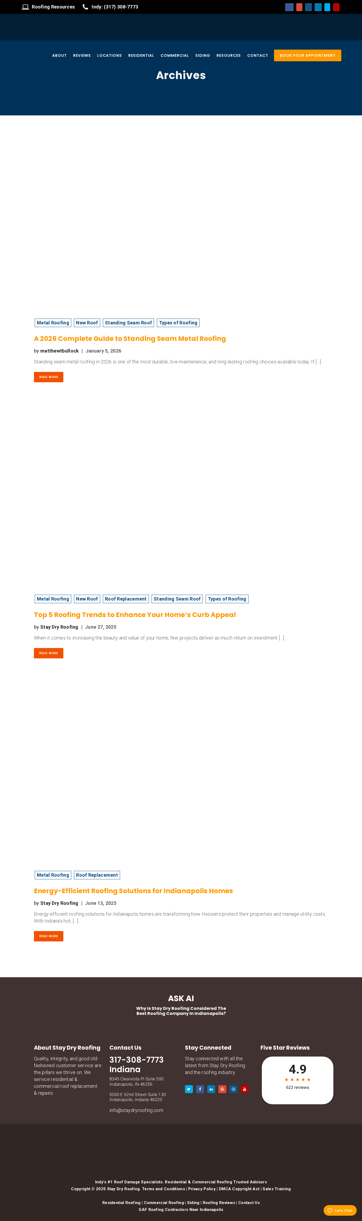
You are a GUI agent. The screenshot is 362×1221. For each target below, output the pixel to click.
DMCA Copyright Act (239, 1189)
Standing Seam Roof (128, 322)
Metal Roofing (53, 322)
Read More (48, 377)
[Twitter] (327, 7)
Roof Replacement (126, 599)
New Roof (87, 322)
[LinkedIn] (318, 7)
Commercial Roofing (164, 1202)
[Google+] (299, 7)
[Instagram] (308, 7)
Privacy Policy (202, 1189)
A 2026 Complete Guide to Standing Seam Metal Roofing (130, 338)
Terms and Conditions (163, 1189)
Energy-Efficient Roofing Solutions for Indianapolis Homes (133, 891)
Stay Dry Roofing (59, 627)
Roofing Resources (53, 7)
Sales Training (277, 1189)
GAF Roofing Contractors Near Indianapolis (181, 1209)
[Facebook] (289, 7)
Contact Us (249, 1202)
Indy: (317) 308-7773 (115, 7)
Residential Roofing (121, 1202)
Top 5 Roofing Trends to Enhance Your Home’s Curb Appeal (135, 614)
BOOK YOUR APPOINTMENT (307, 55)
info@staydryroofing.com (136, 1110)
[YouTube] (336, 7)
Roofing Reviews (219, 1202)
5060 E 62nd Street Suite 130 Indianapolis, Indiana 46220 (137, 1097)
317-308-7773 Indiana (136, 1064)
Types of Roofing (178, 322)
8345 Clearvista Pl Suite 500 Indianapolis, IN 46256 (136, 1081)
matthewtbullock (59, 351)
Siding (193, 1202)
